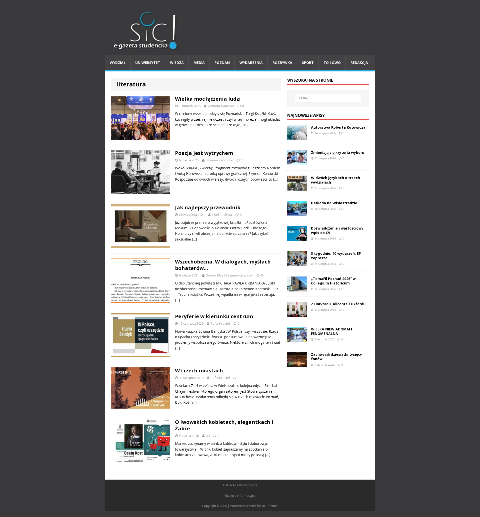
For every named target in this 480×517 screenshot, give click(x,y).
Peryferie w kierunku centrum (214, 316)
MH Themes (270, 506)
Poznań (222, 62)
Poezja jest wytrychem (204, 153)
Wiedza (177, 62)
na (208, 435)
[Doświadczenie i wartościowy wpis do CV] (297, 238)
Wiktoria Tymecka (221, 106)
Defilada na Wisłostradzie (334, 203)
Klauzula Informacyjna (240, 496)
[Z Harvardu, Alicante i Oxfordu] (297, 313)
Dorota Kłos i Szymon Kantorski (229, 275)
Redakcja (359, 62)
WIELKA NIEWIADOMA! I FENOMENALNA (331, 331)
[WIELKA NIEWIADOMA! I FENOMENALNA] (297, 338)
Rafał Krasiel (220, 323)
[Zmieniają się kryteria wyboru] (297, 162)
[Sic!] (240, 30)
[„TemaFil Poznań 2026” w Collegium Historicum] (297, 288)
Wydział (118, 62)
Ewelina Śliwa (222, 214)
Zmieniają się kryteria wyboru (337, 152)
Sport (308, 62)
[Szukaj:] (328, 98)
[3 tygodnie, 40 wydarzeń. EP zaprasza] (297, 263)
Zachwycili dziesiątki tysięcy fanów (336, 356)
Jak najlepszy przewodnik (207, 207)
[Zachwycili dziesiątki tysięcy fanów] (297, 364)
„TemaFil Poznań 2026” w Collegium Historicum (333, 280)
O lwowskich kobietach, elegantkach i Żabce (224, 425)
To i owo (332, 62)
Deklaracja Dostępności (240, 485)
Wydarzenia (251, 62)
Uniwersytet (147, 62)
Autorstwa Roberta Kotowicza (338, 127)
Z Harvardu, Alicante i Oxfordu (338, 303)
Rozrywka (282, 62)
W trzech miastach (199, 370)
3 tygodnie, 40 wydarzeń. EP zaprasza (336, 255)
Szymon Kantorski (219, 160)
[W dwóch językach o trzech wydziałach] (297, 187)
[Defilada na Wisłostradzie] (297, 212)
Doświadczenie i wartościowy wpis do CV (337, 230)
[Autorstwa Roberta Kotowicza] (297, 137)
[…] (250, 124)
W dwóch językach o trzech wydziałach (335, 180)
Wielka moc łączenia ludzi (208, 98)
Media (199, 62)
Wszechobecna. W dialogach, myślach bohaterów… (223, 264)
